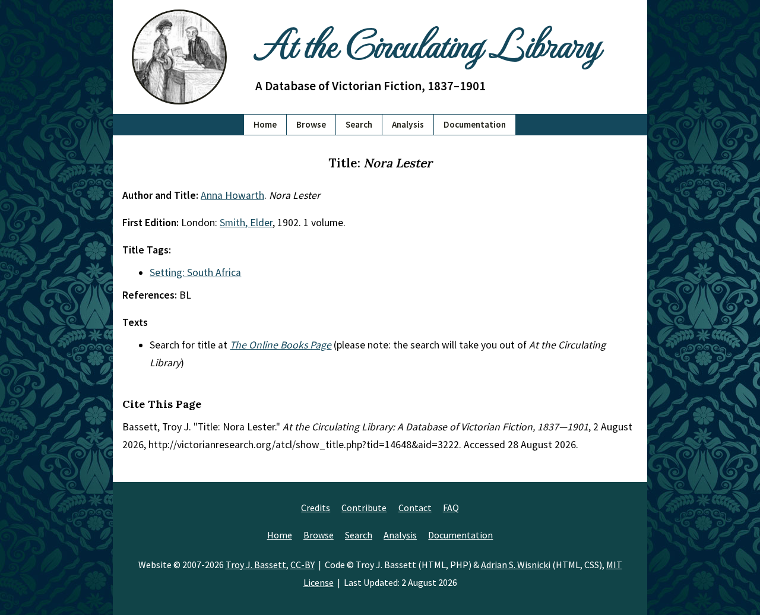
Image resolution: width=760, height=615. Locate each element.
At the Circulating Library (427, 42)
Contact (415, 507)
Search (359, 124)
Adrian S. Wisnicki (515, 564)
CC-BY (302, 564)
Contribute (364, 507)
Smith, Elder (246, 222)
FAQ (451, 507)
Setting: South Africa (195, 272)
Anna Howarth (232, 195)
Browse (311, 124)
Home (265, 124)
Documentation (475, 124)
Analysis (408, 124)
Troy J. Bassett (256, 564)
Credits (315, 507)
